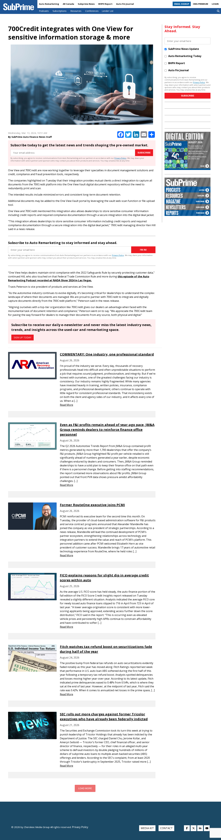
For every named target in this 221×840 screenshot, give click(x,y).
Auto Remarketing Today (184, 56)
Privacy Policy (120, 158)
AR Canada (68, 3)
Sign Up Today (22, 337)
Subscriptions (59, 10)
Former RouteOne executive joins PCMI (92, 505)
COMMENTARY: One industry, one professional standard (107, 354)
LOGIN (215, 3)
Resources (75, 10)
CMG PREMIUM (200, 3)
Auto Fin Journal (125, 3)
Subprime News (86, 3)
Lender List (107, 10)
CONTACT (166, 828)
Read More (66, 405)
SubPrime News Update (183, 49)
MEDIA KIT (147, 828)
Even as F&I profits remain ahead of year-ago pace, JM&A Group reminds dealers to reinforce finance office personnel (107, 430)
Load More (85, 788)
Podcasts (44, 10)
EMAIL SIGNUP (181, 3)
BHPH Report (105, 3)
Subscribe (144, 152)
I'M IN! (143, 249)
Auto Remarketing (49, 3)
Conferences (92, 10)
